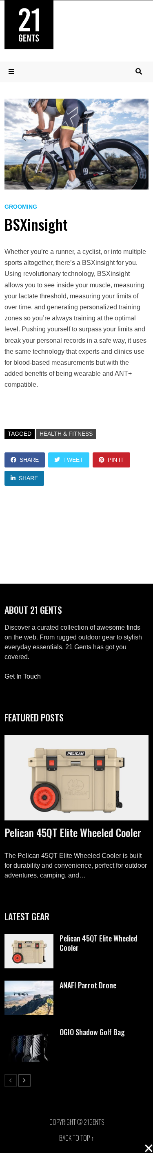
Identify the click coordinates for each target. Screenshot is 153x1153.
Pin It (116, 459)
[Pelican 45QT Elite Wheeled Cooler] (76, 778)
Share (29, 459)
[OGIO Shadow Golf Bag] (28, 1032)
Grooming (20, 206)
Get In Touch (22, 676)
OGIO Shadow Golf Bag (92, 1032)
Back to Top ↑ (76, 1138)
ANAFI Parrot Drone (88, 985)
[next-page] (24, 1080)
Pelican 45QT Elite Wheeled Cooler (72, 832)
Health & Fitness (66, 433)
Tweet (73, 459)
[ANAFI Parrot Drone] (28, 985)
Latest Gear (26, 916)
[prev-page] (10, 1080)
